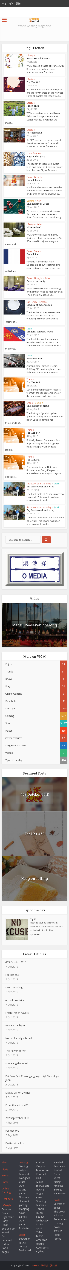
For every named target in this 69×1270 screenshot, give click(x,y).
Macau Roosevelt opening (34, 625)
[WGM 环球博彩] (34, 19)
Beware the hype (15, 1025)
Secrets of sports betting (39, 483)
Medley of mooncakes (39, 304)
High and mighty (36, 156)
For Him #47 (34, 459)
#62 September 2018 (17, 1118)
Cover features (34, 153)
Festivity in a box (14, 1143)
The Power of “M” (15, 1050)
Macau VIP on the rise (17, 1092)
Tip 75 (33, 919)
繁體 (18, 3)
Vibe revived (34, 227)
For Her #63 (34, 833)
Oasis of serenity (36, 281)
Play (39, 200)
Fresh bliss (33, 105)
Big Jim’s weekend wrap (40, 486)
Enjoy (29, 177)
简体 (10, 3)
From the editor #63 (16, 1105)
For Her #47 (33, 432)
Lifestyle (31, 55)
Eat (28, 301)
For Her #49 (33, 382)
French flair (33, 254)
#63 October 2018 (34, 794)
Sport (29, 328)
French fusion (34, 180)
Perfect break (34, 132)
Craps (30, 402)
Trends (37, 251)
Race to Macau (34, 358)
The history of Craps (38, 203)
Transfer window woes (40, 331)
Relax (39, 224)
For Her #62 (33, 82)
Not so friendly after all (18, 1038)
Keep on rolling (34, 878)
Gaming (30, 200)
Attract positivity (14, 1000)
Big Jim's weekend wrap (40, 510)
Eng (4, 3)
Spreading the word (16, 1063)
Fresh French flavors (38, 58)
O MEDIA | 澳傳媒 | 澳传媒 (43, 1265)
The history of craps (38, 405)
